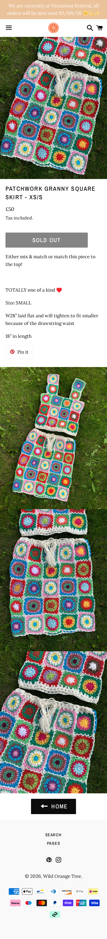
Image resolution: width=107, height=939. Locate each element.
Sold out (46, 240)
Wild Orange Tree (62, 876)
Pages (53, 843)
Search (53, 835)
